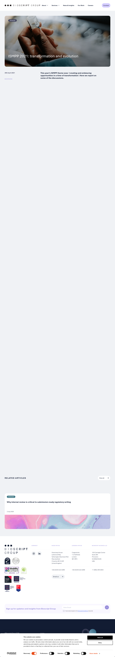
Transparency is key (49, 121)
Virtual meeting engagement (53, 336)
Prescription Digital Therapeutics (51, 311)
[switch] (51, 653)
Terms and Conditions (83, 611)
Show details (93, 653)
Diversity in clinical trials (51, 228)
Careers (90, 5)
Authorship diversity (49, 204)
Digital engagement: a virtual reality (56, 300)
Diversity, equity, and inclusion (54, 153)
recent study (71, 270)
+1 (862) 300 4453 (97, 570)
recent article (55, 159)
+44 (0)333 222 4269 (58, 570)
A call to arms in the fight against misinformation (62, 93)
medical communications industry (76, 157)
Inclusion (45, 251)
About (44, 5)
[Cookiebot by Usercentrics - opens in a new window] (11, 653)
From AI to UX (47, 387)
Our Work (81, 5)
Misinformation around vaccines (72, 100)
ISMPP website (72, 213)
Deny (100, 642)
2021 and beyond (48, 437)
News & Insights (68, 5)
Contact (106, 5)
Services (55, 5)
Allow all (100, 637)
